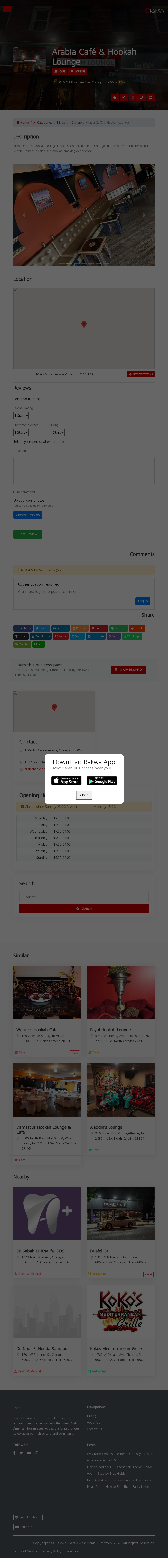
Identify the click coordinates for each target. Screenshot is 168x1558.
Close (84, 795)
